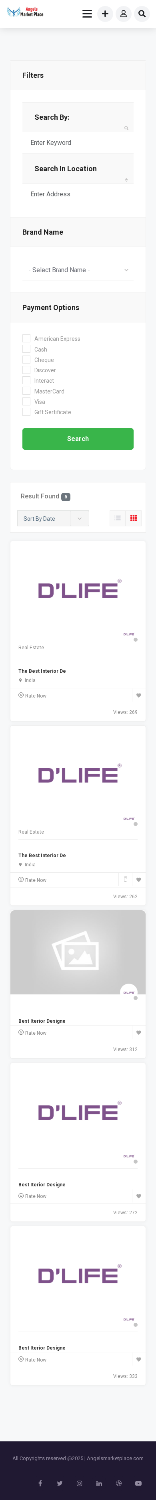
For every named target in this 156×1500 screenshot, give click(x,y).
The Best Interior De (42, 671)
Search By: (52, 117)
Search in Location (65, 168)
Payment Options (50, 307)
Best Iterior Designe (42, 1021)
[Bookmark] (139, 695)
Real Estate (31, 647)
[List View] (118, 518)
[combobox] (78, 270)
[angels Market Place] (25, 12)
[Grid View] (134, 518)
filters (33, 75)
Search (78, 439)
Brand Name (42, 232)
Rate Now (35, 696)
